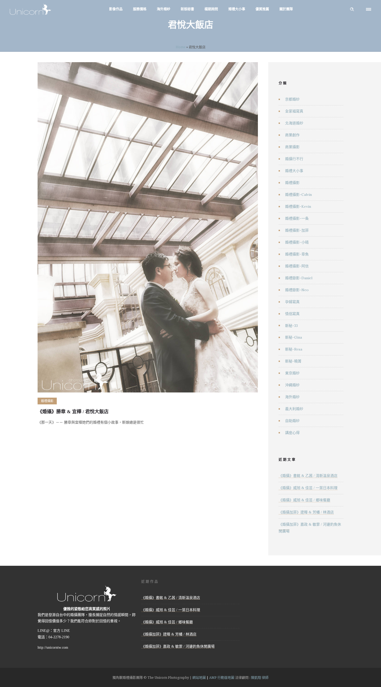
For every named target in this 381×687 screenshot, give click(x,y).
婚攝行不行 (294, 158)
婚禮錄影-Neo (297, 290)
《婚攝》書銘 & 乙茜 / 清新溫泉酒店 (308, 476)
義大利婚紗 (294, 408)
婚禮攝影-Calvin (298, 194)
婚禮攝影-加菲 (297, 230)
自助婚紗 (292, 420)
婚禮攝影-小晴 (297, 242)
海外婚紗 (163, 9)
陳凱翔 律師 (260, 677)
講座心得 (292, 432)
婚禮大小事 (236, 9)
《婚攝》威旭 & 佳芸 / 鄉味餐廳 (304, 500)
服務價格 (139, 9)
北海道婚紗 (294, 123)
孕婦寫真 (292, 301)
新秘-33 (291, 325)
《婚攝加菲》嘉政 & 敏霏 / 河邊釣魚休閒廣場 (178, 646)
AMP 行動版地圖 (221, 677)
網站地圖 (199, 677)
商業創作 (292, 135)
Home (181, 47)
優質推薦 (262, 9)
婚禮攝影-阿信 (297, 266)
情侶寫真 (292, 313)
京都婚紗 (292, 99)
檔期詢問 (211, 9)
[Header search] (352, 9)
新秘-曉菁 (293, 361)
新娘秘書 (187, 9)
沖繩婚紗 (292, 385)
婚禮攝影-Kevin (298, 206)
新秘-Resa (293, 349)
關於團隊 (286, 9)
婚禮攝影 (292, 182)
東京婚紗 (292, 373)
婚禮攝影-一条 (297, 218)
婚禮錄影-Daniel (298, 278)
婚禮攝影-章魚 (297, 254)
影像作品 (116, 9)
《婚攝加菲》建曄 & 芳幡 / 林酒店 (306, 512)
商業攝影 (292, 147)
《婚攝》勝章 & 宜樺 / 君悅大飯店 (73, 411)
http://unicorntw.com (53, 647)
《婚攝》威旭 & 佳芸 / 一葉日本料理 (308, 488)
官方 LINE (61, 631)
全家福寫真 (294, 111)
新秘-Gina (293, 337)
